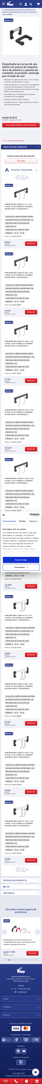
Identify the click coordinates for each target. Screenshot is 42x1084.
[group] (21, 937)
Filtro (22, 161)
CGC (23, 1073)
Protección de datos (12, 1076)
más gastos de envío (15, 120)
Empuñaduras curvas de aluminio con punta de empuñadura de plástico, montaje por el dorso (19, 12)
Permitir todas (21, 560)
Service (6, 1015)
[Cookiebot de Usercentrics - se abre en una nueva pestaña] (29, 514)
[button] (4, 932)
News (5, 999)
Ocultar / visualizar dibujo (25, 170)
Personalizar (19, 567)
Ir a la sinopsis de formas (15, 141)
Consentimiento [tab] (9, 521)
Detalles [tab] (22, 521)
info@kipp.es (22, 992)
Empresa (7, 1007)
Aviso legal (16, 1073)
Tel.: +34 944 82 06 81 (22, 989)
